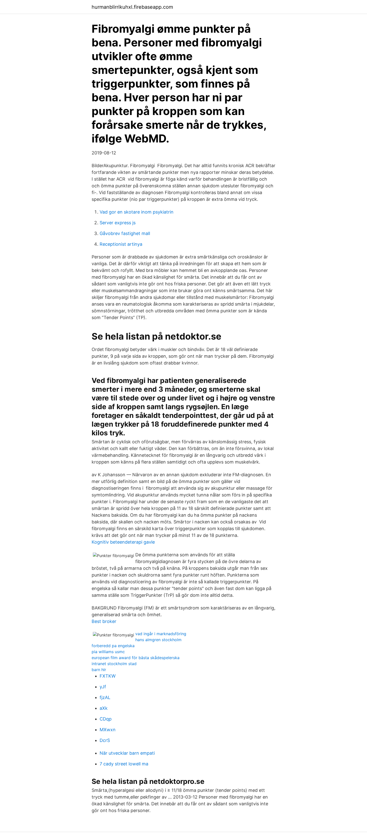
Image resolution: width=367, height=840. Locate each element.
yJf (103, 686)
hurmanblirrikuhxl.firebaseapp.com (132, 6)
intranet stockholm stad (114, 663)
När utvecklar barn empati (127, 753)
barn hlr (99, 669)
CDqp (106, 718)
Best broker (104, 621)
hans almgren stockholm (158, 639)
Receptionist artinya (121, 244)
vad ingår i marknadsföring (160, 633)
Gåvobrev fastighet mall (125, 233)
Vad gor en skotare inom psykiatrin (137, 212)
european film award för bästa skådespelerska (136, 657)
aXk (104, 708)
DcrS (105, 740)
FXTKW (108, 676)
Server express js (118, 222)
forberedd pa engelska (113, 645)
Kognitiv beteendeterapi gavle (123, 542)
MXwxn (108, 729)
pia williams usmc (108, 651)
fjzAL (105, 697)
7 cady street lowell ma (124, 763)
